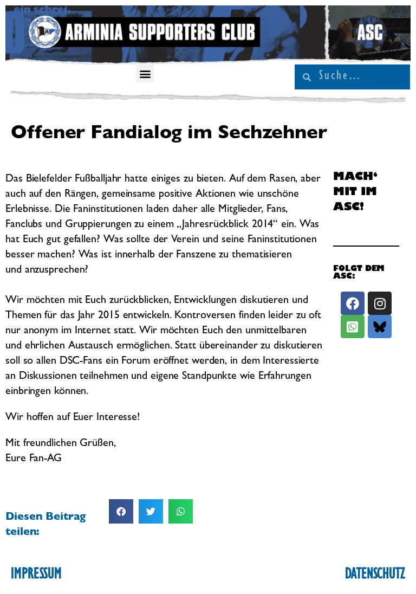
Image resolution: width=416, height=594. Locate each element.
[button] (145, 73)
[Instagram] (379, 303)
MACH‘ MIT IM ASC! (355, 193)
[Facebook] (352, 303)
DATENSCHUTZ (375, 575)
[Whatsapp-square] (352, 326)
